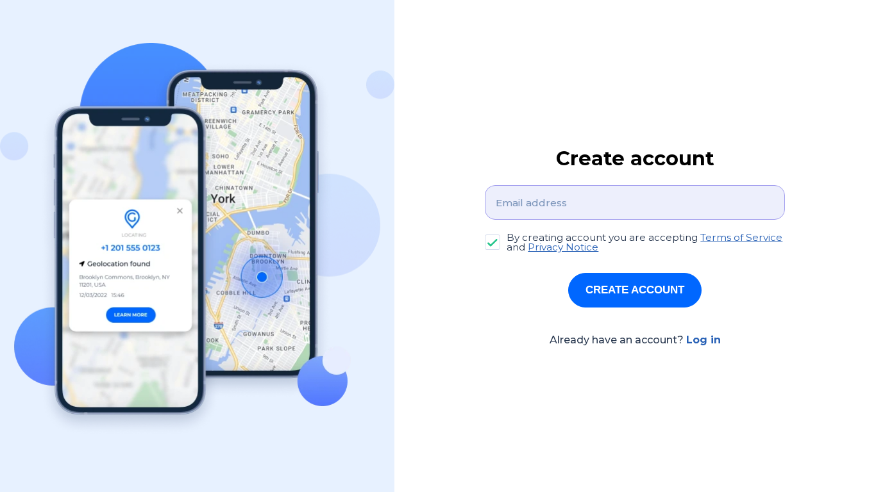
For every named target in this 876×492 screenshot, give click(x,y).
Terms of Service (741, 237)
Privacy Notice (563, 247)
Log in (703, 340)
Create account (634, 290)
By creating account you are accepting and (644, 242)
